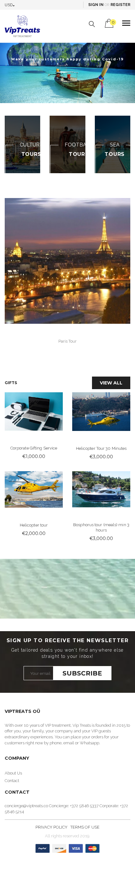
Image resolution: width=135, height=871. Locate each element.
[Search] (92, 24)
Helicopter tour (34, 525)
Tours (79, 154)
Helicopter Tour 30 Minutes (101, 448)
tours (31, 154)
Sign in (96, 5)
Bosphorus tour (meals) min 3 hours (101, 527)
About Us (13, 773)
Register (120, 5)
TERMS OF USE (85, 827)
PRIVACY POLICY (51, 827)
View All (111, 383)
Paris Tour (67, 341)
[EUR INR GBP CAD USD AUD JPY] (11, 4)
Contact (12, 780)
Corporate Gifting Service (33, 448)
